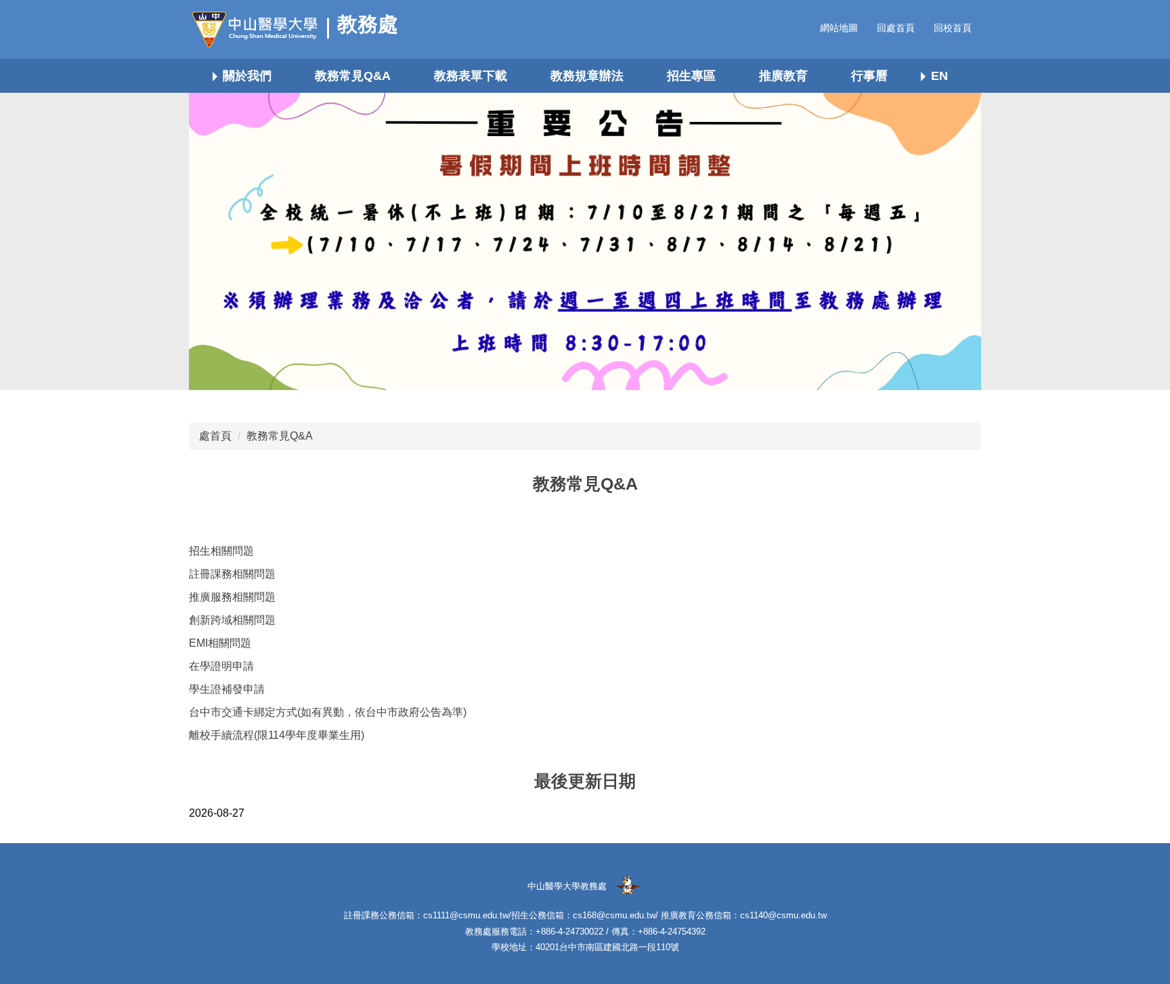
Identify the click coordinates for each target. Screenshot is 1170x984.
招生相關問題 (221, 551)
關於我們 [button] (247, 76)
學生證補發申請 (227, 689)
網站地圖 (839, 27)
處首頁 (215, 436)
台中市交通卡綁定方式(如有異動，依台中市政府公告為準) (328, 712)
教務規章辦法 (587, 76)
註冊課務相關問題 (232, 574)
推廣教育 (783, 76)
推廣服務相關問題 (232, 597)
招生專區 (691, 76)
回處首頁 (896, 27)
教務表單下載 (470, 76)
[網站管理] (627, 885)
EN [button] (939, 76)
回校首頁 (953, 27)
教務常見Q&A (353, 76)
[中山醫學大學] (259, 29)
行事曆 (869, 76)
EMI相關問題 (220, 643)
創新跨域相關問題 (232, 620)
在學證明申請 (221, 666)
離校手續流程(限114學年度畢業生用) (276, 735)
